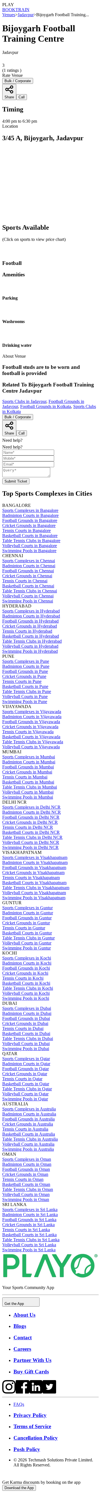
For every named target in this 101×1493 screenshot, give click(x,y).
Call (22, 433)
